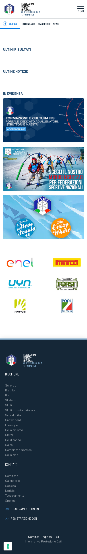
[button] (80, 9)
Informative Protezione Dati (43, 541)
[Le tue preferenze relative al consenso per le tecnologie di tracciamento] (8, 546)
